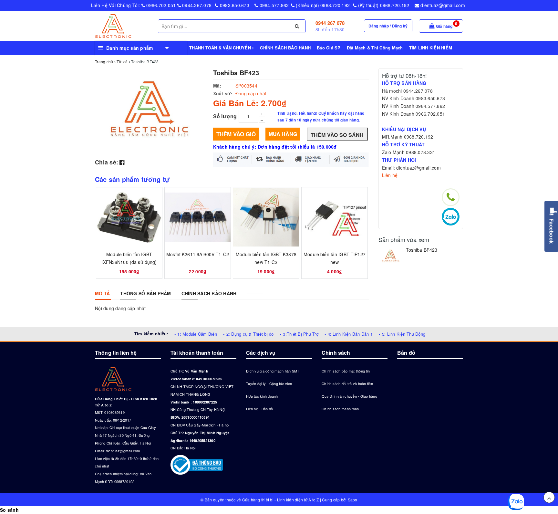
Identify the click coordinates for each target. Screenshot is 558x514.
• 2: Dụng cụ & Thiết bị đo (248, 334)
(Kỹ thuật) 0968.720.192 (383, 5)
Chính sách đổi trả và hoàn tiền (347, 383)
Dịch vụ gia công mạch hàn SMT (272, 370)
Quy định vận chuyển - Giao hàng (349, 396)
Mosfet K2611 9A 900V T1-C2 (197, 254)
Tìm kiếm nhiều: (151, 333)
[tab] (102, 293)
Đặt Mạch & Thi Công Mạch (375, 48)
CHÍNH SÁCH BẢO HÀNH (285, 48)
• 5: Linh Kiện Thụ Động (402, 334)
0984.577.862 (273, 5)
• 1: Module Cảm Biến (195, 334)
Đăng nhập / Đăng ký (388, 26)
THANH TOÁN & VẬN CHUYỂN (220, 48)
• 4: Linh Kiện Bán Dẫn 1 (349, 334)
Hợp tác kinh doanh (262, 396)
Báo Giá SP (329, 48)
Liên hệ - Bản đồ (259, 408)
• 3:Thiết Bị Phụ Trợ (299, 334)
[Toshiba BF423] (390, 256)
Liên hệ (390, 175)
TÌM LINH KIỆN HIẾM (430, 48)
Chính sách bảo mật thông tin (346, 370)
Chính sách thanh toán (340, 408)
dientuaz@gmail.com (442, 5)
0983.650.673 (234, 5)
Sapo (352, 499)
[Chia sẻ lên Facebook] (121, 162)
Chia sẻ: (106, 162)
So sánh (9, 510)
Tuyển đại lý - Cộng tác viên (269, 383)
